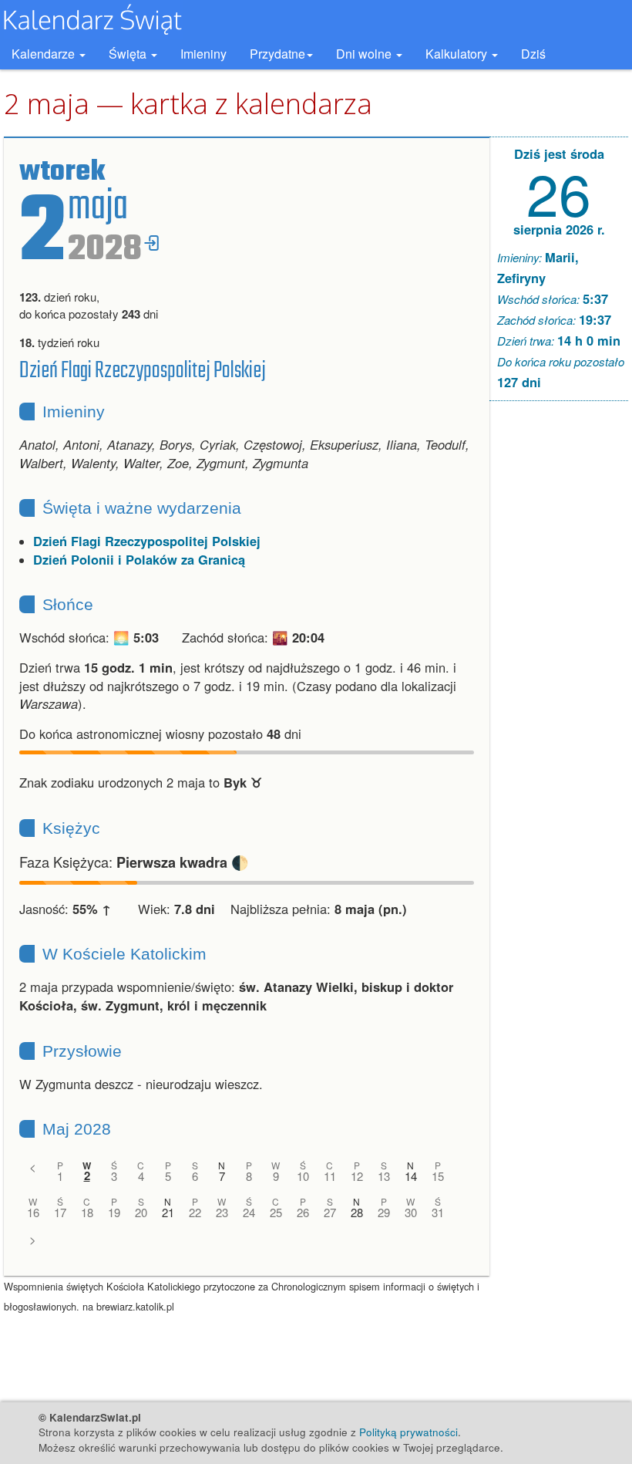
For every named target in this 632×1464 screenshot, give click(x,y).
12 (357, 1176)
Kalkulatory (457, 53)
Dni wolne (365, 53)
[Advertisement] (558, 648)
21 (168, 1212)
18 (87, 1212)
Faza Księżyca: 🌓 (134, 862)
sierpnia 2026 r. (559, 229)
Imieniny (203, 53)
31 (438, 1212)
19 (114, 1212)
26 (303, 1212)
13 (384, 1176)
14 (411, 1176)
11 (330, 1176)
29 (384, 1212)
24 (249, 1212)
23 (222, 1212)
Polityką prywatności (408, 1432)
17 (60, 1212)
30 (411, 1212)
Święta (129, 53)
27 (330, 1212)
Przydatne (277, 53)
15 (438, 1176)
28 (357, 1212)
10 (303, 1176)
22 (195, 1212)
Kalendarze (45, 53)
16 (33, 1212)
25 (276, 1212)
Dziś (533, 53)
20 (141, 1212)
